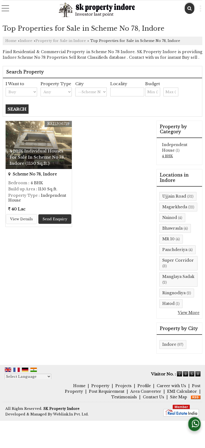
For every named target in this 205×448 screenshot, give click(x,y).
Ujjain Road (174, 196)
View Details (21, 219)
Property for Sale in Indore (61, 41)
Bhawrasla (172, 228)
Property (100, 385)
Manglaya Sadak (178, 276)
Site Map (178, 397)
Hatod (168, 303)
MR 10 (168, 239)
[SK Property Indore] (96, 10)
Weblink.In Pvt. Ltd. (71, 414)
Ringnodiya (174, 292)
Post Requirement (106, 391)
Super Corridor (178, 260)
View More (188, 312)
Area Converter (145, 391)
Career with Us (171, 385)
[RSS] (195, 397)
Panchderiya (174, 249)
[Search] (189, 8)
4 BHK (167, 156)
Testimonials (124, 397)
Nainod (169, 217)
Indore (26, 41)
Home (11, 41)
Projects (123, 385)
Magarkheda (174, 207)
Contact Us (153, 397)
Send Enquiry (54, 219)
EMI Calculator (182, 391)
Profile (144, 385)
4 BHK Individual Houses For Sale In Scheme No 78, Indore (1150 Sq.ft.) (37, 157)
